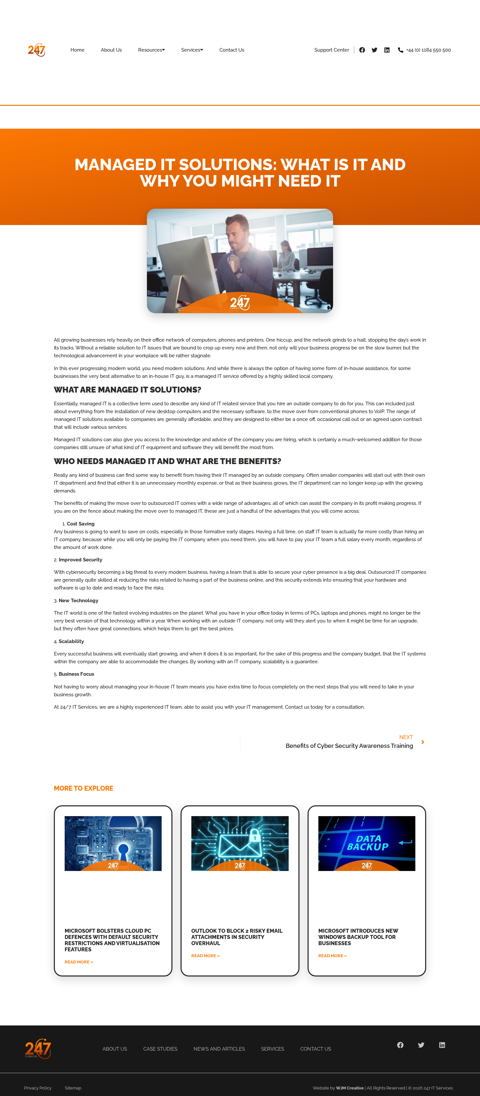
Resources (150, 50)
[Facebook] (362, 50)
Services (190, 50)
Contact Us (231, 50)
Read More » (79, 961)
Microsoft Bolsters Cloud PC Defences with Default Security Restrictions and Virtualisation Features (112, 940)
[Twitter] (374, 50)
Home (78, 50)
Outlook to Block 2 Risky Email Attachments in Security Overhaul (236, 937)
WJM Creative (350, 1088)
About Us (111, 50)
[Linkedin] (387, 50)
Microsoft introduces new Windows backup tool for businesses (358, 937)
